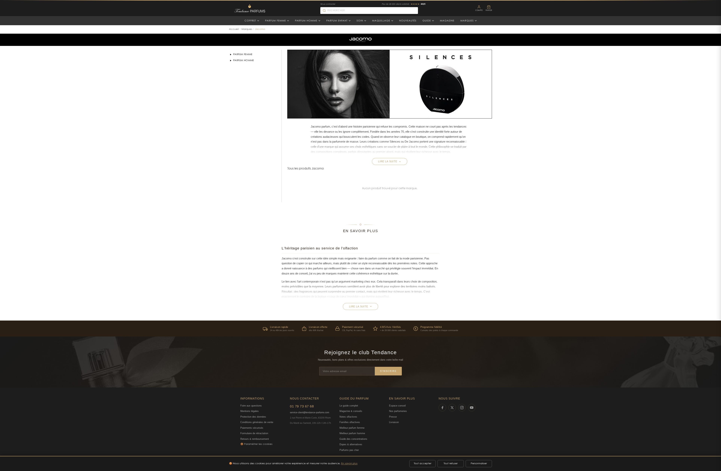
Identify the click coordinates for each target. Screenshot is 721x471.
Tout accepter (422, 463)
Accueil (234, 29)
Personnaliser (479, 463)
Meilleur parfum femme (351, 427)
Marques (467, 21)
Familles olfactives (349, 422)
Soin (360, 21)
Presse (393, 416)
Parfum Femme (275, 21)
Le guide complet (348, 405)
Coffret (250, 21)
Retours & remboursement (254, 439)
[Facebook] (442, 407)
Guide (426, 21)
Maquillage (381, 21)
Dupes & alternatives (350, 444)
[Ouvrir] (230, 54)
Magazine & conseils (350, 411)
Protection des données (253, 416)
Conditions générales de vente (256, 422)
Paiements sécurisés (251, 427)
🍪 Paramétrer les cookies (256, 444)
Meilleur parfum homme (352, 433)
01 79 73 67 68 (302, 406)
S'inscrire (388, 371)
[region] (360, 329)
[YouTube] (471, 407)
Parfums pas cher (349, 450)
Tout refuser (451, 463)
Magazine (447, 21)
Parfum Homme (306, 21)
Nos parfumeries (398, 411)
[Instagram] (462, 407)
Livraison (394, 422)
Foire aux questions (251, 405)
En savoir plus (349, 463)
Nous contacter (327, 4)
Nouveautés (407, 21)
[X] (452, 407)
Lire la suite (387, 161)
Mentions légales (249, 411)
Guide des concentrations (353, 439)
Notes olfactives (348, 416)
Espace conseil (397, 405)
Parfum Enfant (337, 21)
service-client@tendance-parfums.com (309, 412)
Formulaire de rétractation (254, 433)
